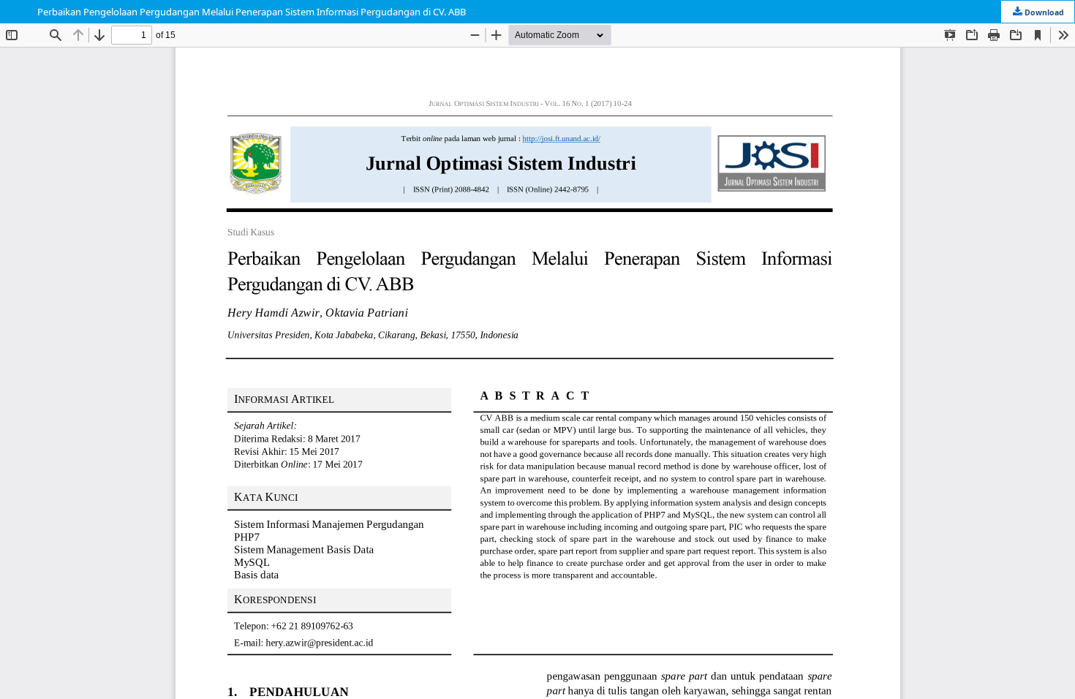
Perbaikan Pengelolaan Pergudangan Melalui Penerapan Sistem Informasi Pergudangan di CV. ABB (251, 11)
